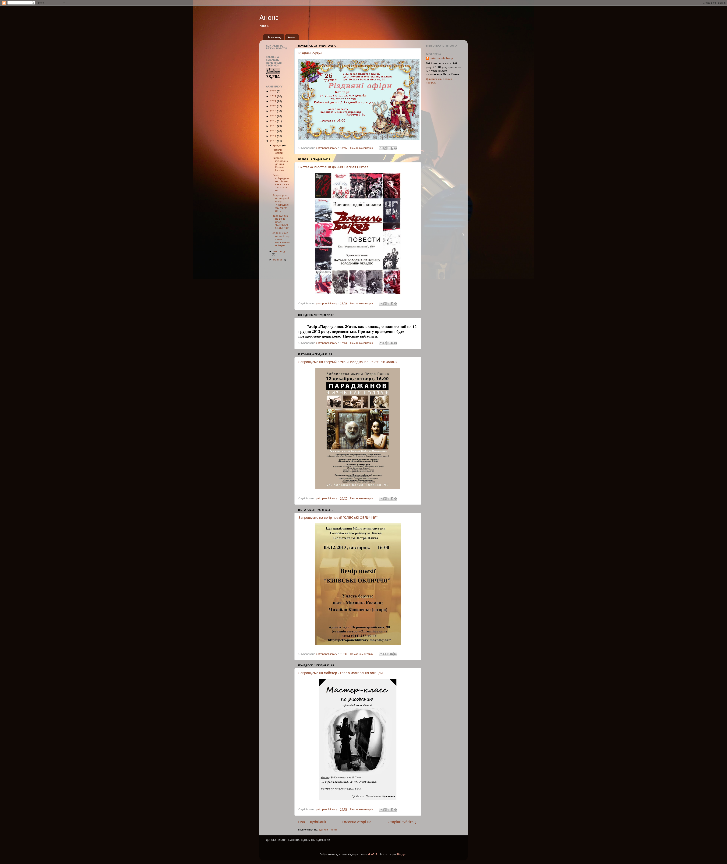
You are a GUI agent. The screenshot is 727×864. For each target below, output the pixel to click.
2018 (273, 116)
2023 (273, 91)
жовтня (278, 259)
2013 (273, 141)
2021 (273, 101)
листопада (279, 251)
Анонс (269, 17)
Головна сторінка (356, 822)
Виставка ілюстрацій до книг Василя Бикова (333, 167)
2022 (273, 96)
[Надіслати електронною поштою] (381, 148)
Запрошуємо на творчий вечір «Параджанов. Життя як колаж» (347, 362)
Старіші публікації (402, 822)
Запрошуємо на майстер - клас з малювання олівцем (340, 673)
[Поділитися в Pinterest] (395, 148)
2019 (273, 111)
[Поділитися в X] (388, 148)
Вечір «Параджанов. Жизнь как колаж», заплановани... (280, 183)
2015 (273, 131)
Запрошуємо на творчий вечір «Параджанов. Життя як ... (280, 203)
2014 (273, 136)
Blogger (401, 854)
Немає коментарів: (362, 148)
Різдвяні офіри (310, 53)
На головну (274, 37)
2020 (273, 106)
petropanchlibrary (441, 58)
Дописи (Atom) (328, 829)
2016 (273, 126)
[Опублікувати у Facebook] (392, 148)
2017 (273, 121)
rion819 (372, 854)
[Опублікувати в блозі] (385, 148)
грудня (277, 145)
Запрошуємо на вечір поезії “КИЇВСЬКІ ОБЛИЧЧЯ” (338, 517)
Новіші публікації (312, 822)
